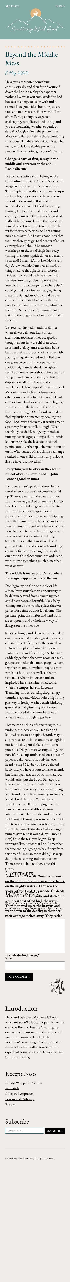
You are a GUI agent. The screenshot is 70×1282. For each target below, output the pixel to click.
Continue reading (17, 1057)
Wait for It (12, 1088)
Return (10, 1104)
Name (8, 958)
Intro (60, 6)
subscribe (54, 1131)
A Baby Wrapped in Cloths (23, 1082)
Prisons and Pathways (19, 1099)
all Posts (12, 6)
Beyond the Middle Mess (31, 58)
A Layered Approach (19, 1093)
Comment (11, 916)
